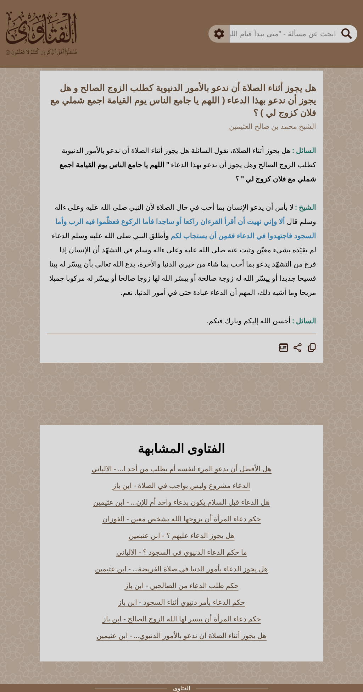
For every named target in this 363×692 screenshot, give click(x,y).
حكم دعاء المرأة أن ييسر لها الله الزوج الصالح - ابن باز (181, 619)
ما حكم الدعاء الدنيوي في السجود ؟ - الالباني (181, 552)
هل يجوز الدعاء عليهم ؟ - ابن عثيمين (182, 535)
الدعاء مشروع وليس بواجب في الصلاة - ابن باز (181, 485)
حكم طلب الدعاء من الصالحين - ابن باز (182, 585)
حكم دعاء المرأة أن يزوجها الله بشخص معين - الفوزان (181, 518)
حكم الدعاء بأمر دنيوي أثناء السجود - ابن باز (181, 602)
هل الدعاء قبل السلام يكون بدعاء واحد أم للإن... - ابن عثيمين (181, 502)
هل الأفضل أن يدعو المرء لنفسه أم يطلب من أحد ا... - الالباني (181, 468)
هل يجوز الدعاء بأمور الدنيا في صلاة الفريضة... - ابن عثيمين (181, 568)
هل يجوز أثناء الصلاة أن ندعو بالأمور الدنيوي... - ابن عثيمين (181, 635)
